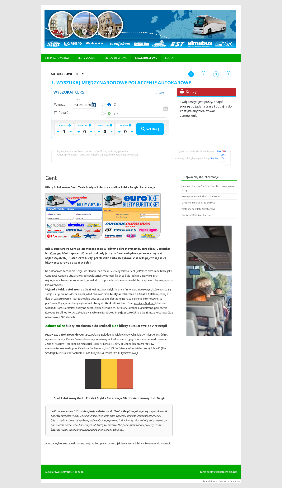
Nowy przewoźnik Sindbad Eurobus (201, 196)
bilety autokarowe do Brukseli (88, 326)
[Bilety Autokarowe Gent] (74, 240)
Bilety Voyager (87, 58)
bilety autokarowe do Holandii (152, 443)
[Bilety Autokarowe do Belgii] (109, 389)
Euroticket (163, 248)
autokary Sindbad (144, 303)
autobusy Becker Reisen (101, 307)
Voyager (55, 253)
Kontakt (170, 58)
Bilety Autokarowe (57, 58)
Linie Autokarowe (116, 58)
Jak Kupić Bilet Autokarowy (196, 215)
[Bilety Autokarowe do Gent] (132, 240)
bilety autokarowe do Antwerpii (143, 326)
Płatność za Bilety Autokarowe (198, 209)
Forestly (207, 481)
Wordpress (235, 481)
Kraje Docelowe (146, 58)
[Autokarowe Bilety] (140, 47)
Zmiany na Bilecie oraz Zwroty (198, 202)
